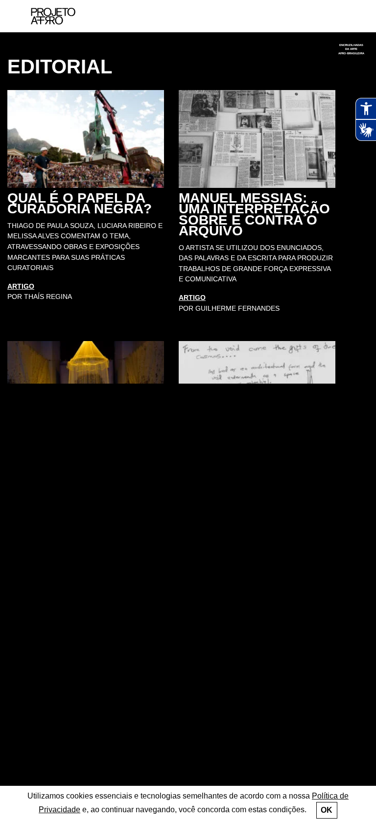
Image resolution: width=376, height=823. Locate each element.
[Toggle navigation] (345, 16)
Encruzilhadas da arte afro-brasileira (351, 49)
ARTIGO (20, 286)
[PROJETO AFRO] (64, 16)
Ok (326, 810)
